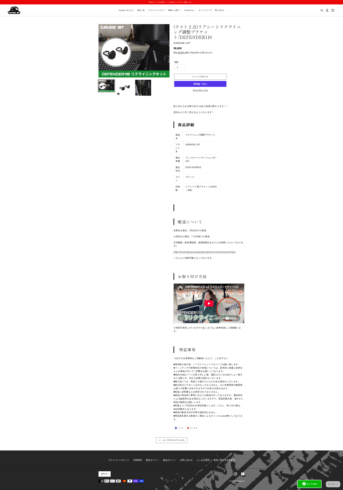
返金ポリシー (169, 460)
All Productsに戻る (173, 440)
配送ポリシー (152, 460)
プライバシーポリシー (118, 460)
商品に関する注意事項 (224, 460)
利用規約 (137, 460)
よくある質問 (203, 460)
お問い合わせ (186, 460)
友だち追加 (311, 484)
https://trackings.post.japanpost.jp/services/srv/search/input (205, 252)
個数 (176, 62)
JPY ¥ (104, 474)
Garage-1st (240, 481)
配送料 (181, 52)
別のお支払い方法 (200, 90)
